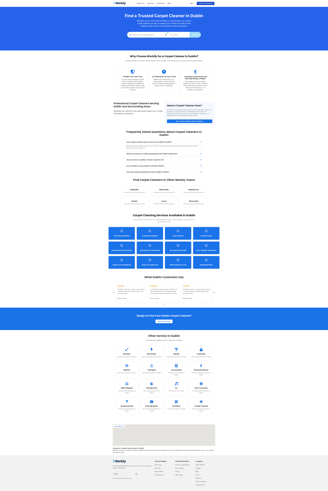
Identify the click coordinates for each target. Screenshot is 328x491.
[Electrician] (151, 349)
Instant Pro (161, 3)
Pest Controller (201, 388)
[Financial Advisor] (201, 365)
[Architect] (176, 401)
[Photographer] (151, 401)
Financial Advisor (201, 370)
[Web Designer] (126, 383)
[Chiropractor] (151, 383)
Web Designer (127, 388)
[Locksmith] (201, 349)
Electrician (151, 354)
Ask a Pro (150, 3)
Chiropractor (151, 388)
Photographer (151, 406)
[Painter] (176, 349)
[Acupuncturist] (126, 401)
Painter (176, 354)
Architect (176, 406)
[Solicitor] (126, 365)
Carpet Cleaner (201, 406)
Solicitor (126, 370)
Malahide (134, 189)
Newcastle (164, 189)
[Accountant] (176, 365)
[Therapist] (151, 365)
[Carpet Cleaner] (201, 401)
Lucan (164, 201)
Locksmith (201, 354)
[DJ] (176, 383)
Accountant (176, 370)
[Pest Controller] (201, 383)
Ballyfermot (193, 189)
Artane (134, 201)
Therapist (151, 370)
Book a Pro (140, 3)
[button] (114, 292)
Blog (169, 3)
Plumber (127, 354)
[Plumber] (126, 349)
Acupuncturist (127, 406)
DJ (176, 388)
